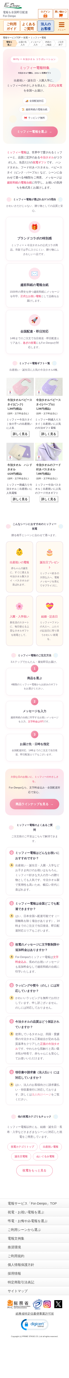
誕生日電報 (21, 1156)
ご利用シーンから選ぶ (24, 1230)
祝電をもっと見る (34, 1170)
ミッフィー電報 (38, 37)
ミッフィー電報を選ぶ (34, 131)
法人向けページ (41, 1094)
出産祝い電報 (50, 1146)
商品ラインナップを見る (35, 804)
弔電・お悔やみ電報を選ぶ (27, 1221)
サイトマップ (18, 1291)
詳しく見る (20, 434)
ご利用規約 (16, 1256)
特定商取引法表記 (21, 1282)
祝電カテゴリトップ (22, 1146)
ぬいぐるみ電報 (45, 1156)
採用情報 (14, 1273)
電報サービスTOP (12, 37)
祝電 (25, 37)
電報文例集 (16, 1238)
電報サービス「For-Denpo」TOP (32, 1203)
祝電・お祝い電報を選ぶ (26, 1212)
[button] (35, 1324)
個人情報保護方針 (21, 1265)
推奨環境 (14, 1247)
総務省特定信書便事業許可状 (35, 1313)
